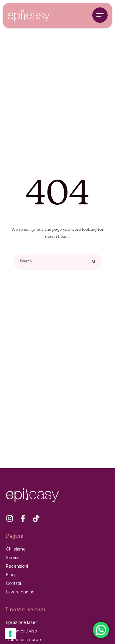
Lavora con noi (20, 592)
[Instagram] (9, 518)
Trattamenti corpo (23, 639)
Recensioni (17, 566)
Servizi (12, 557)
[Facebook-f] (23, 518)
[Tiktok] (36, 518)
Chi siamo (16, 549)
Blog (10, 574)
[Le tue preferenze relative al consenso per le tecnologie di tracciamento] (10, 633)
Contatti (13, 583)
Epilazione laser (21, 622)
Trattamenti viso (21, 631)
